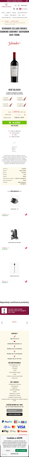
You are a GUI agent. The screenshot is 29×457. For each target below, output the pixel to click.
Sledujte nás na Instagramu (14, 353)
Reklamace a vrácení (15, 393)
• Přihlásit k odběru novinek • (14, 414)
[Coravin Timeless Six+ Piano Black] (14, 234)
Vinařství (8, 12)
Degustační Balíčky (22, 12)
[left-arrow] (2, 323)
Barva (3, 12)
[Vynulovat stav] (24, 114)
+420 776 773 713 (14, 338)
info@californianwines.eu (14, 343)
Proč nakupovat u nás (14, 365)
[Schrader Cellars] (14, 322)
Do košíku (16, 122)
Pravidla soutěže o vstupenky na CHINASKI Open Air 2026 (15, 399)
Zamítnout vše (14, 453)
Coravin (6, 15)
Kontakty (15, 368)
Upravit (8, 450)
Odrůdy (14, 12)
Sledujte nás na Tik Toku (14, 358)
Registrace (14, 388)
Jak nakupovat (14, 386)
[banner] (7, 5)
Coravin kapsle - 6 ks (14, 209)
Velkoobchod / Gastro (14, 395)
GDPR (14, 391)
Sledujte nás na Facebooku (14, 348)
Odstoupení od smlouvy (15, 384)
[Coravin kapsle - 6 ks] (14, 201)
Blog (23, 15)
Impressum (15, 378)
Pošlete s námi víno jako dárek (19, 17)
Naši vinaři (14, 367)
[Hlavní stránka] (2, 21)
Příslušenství (13, 15)
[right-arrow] (27, 323)
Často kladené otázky (14, 372)
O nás (19, 15)
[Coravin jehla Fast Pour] (14, 268)
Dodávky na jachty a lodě (15, 397)
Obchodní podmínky (15, 390)
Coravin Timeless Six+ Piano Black (14, 242)
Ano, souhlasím (21, 450)
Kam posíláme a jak (6, 17)
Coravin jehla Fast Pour (14, 276)
